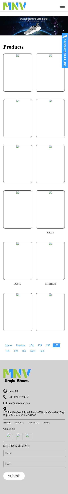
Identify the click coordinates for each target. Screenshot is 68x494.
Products (19, 422)
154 (32, 345)
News (46, 422)
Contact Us (9, 428)
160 (24, 351)
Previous (20, 345)
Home (8, 345)
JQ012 (17, 283)
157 (56, 345)
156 (48, 345)
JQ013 (50, 232)
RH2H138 (50, 283)
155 (40, 345)
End (42, 351)
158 (7, 351)
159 (16, 351)
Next (32, 351)
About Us (33, 422)
